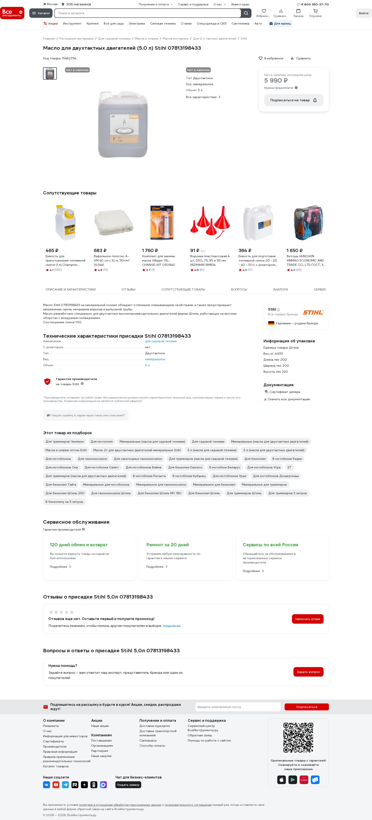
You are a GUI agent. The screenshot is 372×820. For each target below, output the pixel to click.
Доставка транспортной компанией (158, 733)
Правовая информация (60, 752)
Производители (55, 746)
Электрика (137, 23)
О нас (47, 731)
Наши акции (100, 726)
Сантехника (240, 23)
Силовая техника (163, 23)
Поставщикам (101, 740)
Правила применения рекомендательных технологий (66, 759)
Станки (186, 23)
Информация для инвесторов (65, 736)
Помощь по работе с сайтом (209, 740)
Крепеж (93, 23)
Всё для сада (114, 23)
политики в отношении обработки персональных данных (120, 805)
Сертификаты (53, 741)
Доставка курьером (155, 726)
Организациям (102, 746)
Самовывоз (148, 740)
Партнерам (99, 751)
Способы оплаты (152, 746)
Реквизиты (51, 726)
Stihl (272, 309)
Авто (258, 23)
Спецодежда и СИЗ (211, 23)
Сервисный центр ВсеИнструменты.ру (203, 728)
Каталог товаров (56, 766)
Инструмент (72, 23)
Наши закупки (101, 756)
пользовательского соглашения (188, 805)
